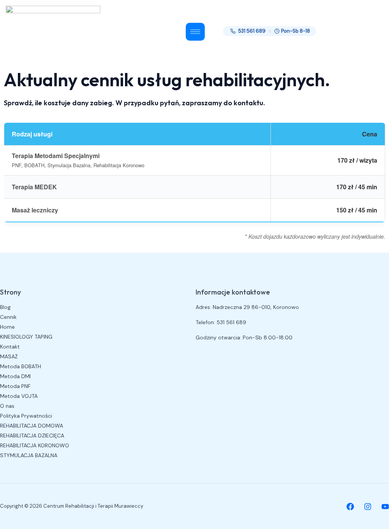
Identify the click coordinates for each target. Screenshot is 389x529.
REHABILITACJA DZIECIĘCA (32, 435)
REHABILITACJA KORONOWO (34, 445)
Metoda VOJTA (19, 396)
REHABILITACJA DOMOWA (31, 425)
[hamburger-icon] (195, 32)
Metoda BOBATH (20, 366)
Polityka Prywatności (26, 415)
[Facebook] (350, 506)
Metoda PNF (15, 386)
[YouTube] (385, 506)
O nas (7, 405)
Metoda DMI (15, 376)
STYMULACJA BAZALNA (28, 455)
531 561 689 (252, 31)
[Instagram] (368, 506)
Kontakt (10, 346)
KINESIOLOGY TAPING (26, 336)
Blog (5, 307)
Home (7, 326)
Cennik (8, 317)
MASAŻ (9, 356)
